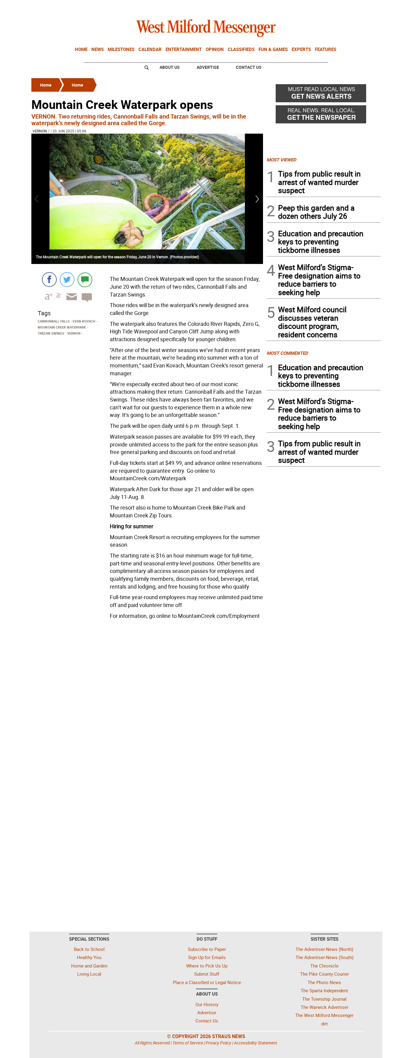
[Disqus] (147, 698)
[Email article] (70, 302)
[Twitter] (67, 279)
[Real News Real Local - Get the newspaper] (324, 115)
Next (257, 199)
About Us (170, 67)
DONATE (366, 7)
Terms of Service (188, 1043)
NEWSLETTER (332, 7)
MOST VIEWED (281, 160)
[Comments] (85, 279)
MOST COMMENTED (287, 353)
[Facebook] (49, 279)
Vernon (40, 131)
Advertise (208, 67)
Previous (36, 199)
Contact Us (248, 67)
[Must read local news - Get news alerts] (324, 94)
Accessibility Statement (255, 1043)
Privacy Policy (218, 1043)
